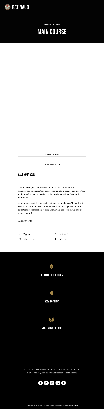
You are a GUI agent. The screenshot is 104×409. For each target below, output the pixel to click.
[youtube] (63, 383)
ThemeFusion (74, 405)
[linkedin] (57, 383)
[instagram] (52, 383)
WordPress (66, 405)
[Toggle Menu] (99, 7)
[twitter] (46, 383)
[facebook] (40, 383)
